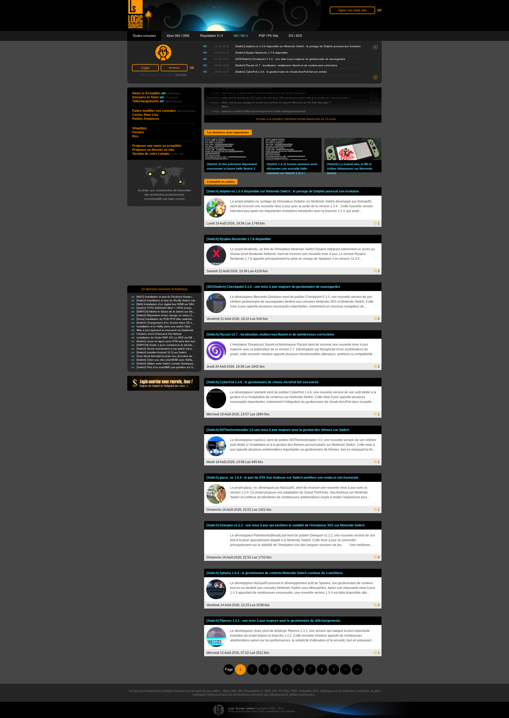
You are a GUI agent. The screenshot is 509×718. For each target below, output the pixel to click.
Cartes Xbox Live (145, 115)
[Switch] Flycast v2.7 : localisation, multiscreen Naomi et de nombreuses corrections (286, 65)
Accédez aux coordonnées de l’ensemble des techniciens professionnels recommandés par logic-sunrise (164, 194)
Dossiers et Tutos (154, 97)
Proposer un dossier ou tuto (153, 150)
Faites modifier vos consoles (163, 111)
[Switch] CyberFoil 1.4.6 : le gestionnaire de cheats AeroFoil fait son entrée (281, 71)
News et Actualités (156, 93)
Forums (138, 132)
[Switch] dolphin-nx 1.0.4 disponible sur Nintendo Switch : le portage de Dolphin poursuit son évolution (298, 46)
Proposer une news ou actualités (157, 146)
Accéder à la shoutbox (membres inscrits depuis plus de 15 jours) (296, 118)
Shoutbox (139, 128)
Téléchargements (157, 101)
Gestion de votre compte (157, 154)
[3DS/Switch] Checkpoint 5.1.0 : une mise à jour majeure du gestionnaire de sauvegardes (290, 59)
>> (357, 669)
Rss (135, 136)
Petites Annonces (145, 119)
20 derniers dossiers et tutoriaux (164, 289)
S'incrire (181, 75)
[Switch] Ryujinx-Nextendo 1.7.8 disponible (261, 52)
